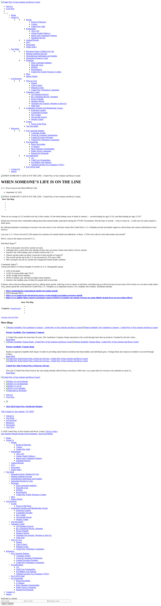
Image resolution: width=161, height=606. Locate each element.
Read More (10, 339)
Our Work (15, 49)
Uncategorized (15, 308)
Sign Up (9, 6)
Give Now (10, 9)
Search (13, 171)
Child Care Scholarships (40, 160)
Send (4, 604)
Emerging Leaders (38, 110)
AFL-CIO (35, 31)
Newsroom (30, 45)
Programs (30, 60)
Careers (34, 24)
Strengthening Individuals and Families (41, 56)
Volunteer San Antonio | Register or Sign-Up (49, 103)
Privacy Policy (52, 431)
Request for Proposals (40, 153)
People (29, 20)
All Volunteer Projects (40, 94)
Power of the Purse (38, 124)
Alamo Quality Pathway (40, 33)
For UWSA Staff (33, 167)
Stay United (36, 115)
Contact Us (15, 169)
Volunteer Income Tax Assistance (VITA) (47, 165)
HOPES (34, 67)
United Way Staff (38, 26)
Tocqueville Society (39, 117)
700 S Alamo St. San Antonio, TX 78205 (17, 411)
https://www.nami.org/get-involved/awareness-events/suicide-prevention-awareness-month (44, 295)
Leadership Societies (39, 112)
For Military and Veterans (41, 162)
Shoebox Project (37, 101)
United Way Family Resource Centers (46, 72)
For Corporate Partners (35, 131)
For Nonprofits (32, 142)
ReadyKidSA (36, 69)
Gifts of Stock (36, 85)
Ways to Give (31, 81)
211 (32, 158)
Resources (15, 128)
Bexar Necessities (38, 144)
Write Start (35, 106)
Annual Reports (32, 40)
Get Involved (16, 79)
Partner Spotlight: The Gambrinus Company (25, 332)
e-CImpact (35, 146)
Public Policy (31, 47)
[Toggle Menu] (7, 13)
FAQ (28, 42)
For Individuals (32, 156)
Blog (28, 74)
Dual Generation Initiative (41, 63)
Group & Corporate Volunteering (44, 135)
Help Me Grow (37, 65)
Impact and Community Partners (44, 35)
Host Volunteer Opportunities (42, 149)
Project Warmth (37, 99)
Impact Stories (31, 76)
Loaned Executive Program (42, 137)
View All (11, 317)
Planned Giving (37, 88)
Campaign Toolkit (38, 133)
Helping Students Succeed (36, 54)
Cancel (10, 604)
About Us (15, 17)
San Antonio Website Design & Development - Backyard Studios (27, 434)
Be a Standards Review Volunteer (44, 97)
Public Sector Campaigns (41, 151)
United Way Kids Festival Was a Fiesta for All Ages (27, 366)
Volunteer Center (33, 92)
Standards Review (38, 38)
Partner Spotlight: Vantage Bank (20, 347)
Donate (34, 83)
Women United (37, 119)
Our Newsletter (32, 126)
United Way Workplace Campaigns (45, 90)
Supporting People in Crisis (37, 58)
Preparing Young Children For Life (40, 51)
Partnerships (31, 29)
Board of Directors (38, 22)
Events (29, 122)
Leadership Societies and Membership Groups (44, 108)
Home (13, 15)
